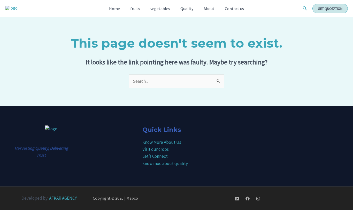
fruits (135, 8)
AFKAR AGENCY (63, 198)
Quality (186, 8)
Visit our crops (155, 149)
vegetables (160, 8)
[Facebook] (247, 199)
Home (114, 8)
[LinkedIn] (237, 199)
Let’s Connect (155, 156)
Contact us (234, 8)
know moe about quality (165, 163)
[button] (305, 8)
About (209, 8)
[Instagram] (258, 199)
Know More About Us (161, 142)
